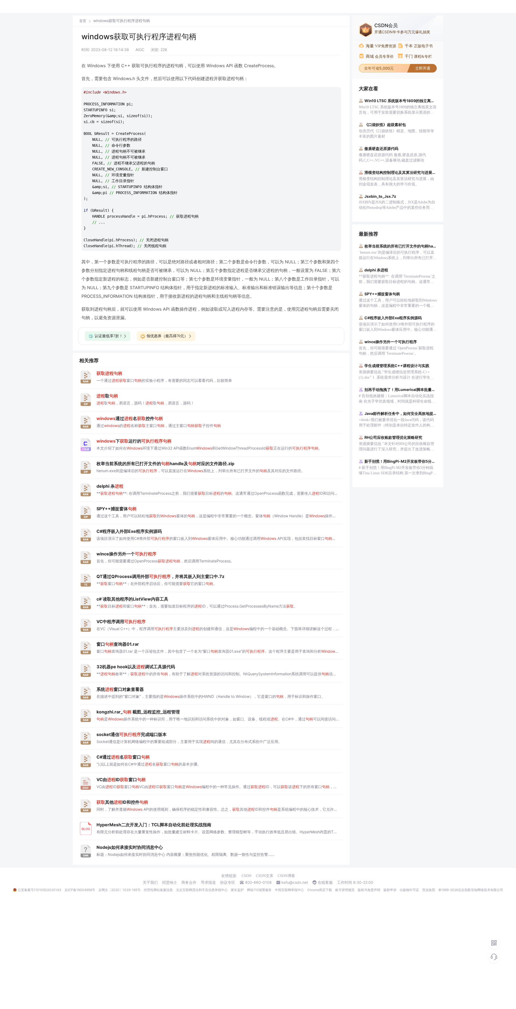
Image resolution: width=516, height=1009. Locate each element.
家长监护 (237, 890)
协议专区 (227, 882)
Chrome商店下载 (319, 890)
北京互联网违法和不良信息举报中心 (202, 890)
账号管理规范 (344, 890)
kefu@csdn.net (294, 882)
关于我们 (150, 882)
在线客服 (325, 882)
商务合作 (188, 882)
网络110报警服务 (259, 890)
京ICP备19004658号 (79, 890)
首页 (82, 21)
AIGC (139, 49)
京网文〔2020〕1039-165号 (119, 890)
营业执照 (428, 890)
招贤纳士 (169, 882)
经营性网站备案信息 (158, 890)
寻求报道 (208, 882)
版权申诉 (390, 890)
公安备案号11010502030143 (39, 890)
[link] (82, 21)
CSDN (247, 876)
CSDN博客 (286, 876)
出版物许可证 (409, 890)
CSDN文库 (264, 876)
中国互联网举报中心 (289, 890)
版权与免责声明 (369, 890)
